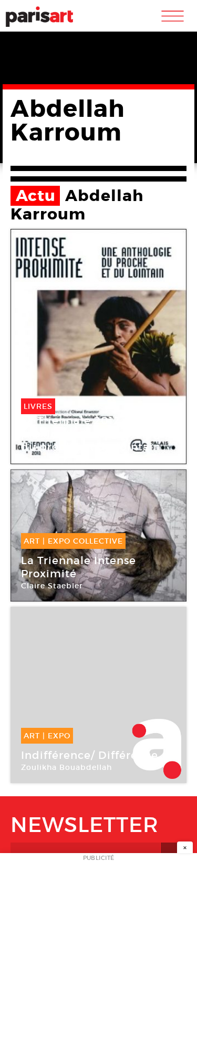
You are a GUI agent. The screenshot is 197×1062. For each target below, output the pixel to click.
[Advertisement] (98, 960)
